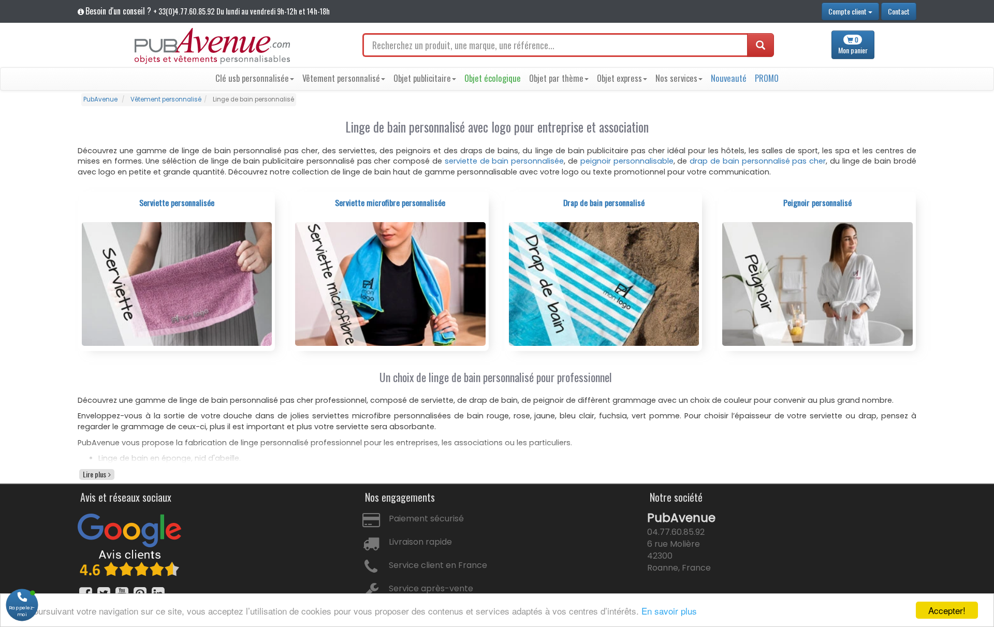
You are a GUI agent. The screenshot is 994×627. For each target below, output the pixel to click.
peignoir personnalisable (627, 161)
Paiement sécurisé (426, 518)
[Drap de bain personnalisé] (604, 284)
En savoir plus (669, 610)
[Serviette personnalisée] (177, 284)
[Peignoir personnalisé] (817, 284)
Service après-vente (431, 588)
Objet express (619, 77)
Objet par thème (556, 77)
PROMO (767, 77)
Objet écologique (492, 77)
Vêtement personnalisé (341, 77)
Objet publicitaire (422, 77)
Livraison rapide (420, 542)
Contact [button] (899, 11)
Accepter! (947, 610)
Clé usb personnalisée (252, 77)
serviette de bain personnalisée (504, 161)
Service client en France (438, 565)
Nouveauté (729, 77)
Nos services (676, 77)
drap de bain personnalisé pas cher (758, 161)
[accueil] (212, 46)
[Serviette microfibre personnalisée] (390, 284)
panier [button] (853, 45)
